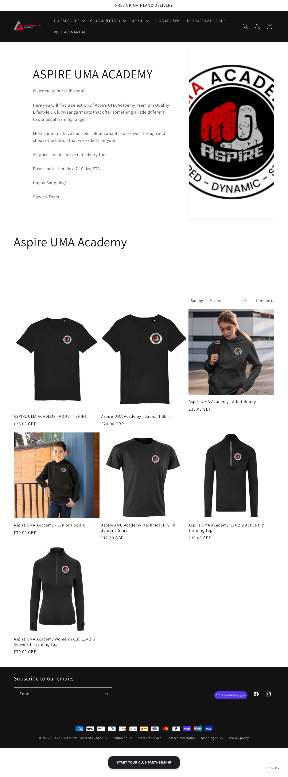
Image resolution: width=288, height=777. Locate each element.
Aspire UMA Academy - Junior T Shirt (136, 416)
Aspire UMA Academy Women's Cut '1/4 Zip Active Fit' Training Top (54, 641)
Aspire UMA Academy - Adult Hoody (222, 401)
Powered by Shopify (92, 738)
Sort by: (197, 300)
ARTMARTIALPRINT (64, 738)
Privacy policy (239, 738)
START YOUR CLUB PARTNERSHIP (144, 762)
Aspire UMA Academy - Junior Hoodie (49, 525)
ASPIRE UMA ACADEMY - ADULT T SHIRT (50, 416)
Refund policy (123, 738)
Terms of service (149, 738)
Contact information (181, 738)
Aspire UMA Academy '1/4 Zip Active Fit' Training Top (226, 527)
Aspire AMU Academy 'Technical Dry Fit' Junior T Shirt (139, 527)
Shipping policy (212, 738)
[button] (69, 21)
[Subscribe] (106, 693)
